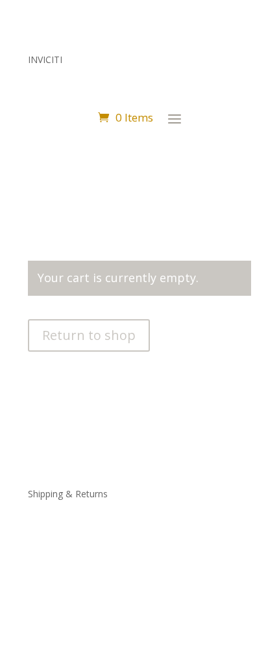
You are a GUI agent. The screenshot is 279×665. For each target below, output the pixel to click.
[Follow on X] (90, 547)
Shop (38, 463)
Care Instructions (63, 509)
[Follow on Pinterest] (64, 547)
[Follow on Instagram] (38, 547)
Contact (44, 478)
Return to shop (89, 335)
